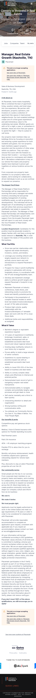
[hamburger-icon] (31, 4)
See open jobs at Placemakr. (16, 73)
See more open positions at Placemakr (18, 634)
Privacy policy (13, 653)
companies (14, 43)
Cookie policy (23, 653)
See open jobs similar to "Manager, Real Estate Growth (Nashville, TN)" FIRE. (18, 77)
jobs (6, 43)
